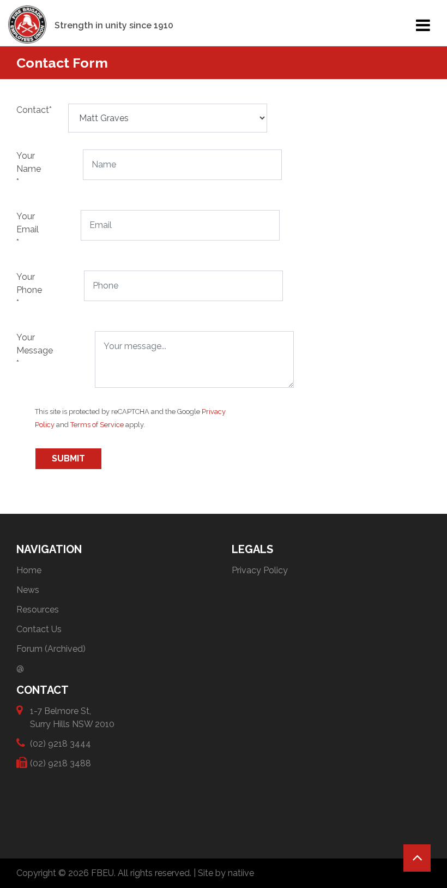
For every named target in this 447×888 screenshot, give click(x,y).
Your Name (20, 169)
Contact (20, 110)
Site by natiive (226, 873)
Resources (37, 609)
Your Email (20, 229)
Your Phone (20, 290)
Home (28, 570)
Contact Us (39, 629)
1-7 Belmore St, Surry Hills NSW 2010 (72, 717)
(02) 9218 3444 (60, 744)
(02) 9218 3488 (60, 763)
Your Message (22, 350)
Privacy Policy (260, 570)
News (27, 590)
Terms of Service (97, 425)
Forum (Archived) (51, 649)
